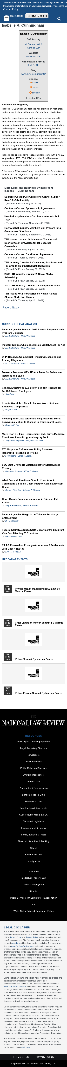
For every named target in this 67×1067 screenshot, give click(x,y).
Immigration (33, 861)
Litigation (33, 891)
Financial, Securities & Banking (33, 841)
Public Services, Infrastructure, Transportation (33, 897)
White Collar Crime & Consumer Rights (33, 911)
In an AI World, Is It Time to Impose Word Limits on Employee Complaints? (30, 405)
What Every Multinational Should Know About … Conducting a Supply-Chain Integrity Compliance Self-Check (32, 483)
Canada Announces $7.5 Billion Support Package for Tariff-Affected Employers (31, 389)
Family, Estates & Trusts (33, 834)
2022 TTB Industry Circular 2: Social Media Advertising (28, 276)
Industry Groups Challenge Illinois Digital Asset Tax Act (33, 344)
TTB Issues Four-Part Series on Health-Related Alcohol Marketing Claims (30, 295)
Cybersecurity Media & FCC (33, 814)
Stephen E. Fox (12, 425)
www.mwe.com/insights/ (33, 74)
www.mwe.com (33, 56)
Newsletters (33, 755)
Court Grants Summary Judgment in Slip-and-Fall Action (30, 501)
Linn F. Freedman (13, 552)
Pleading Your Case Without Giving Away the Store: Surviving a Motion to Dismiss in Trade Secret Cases (31, 420)
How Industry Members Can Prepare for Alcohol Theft (31, 218)
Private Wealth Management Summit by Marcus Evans (37, 590)
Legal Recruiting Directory (33, 748)
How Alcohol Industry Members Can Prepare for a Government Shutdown (32, 230)
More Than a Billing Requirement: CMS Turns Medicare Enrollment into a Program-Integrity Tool (33, 436)
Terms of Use (15, 937)
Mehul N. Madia (28, 336)
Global (33, 848)
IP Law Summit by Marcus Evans (34, 659)
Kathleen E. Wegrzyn (32, 490)
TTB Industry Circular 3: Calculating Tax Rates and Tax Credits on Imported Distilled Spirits (33, 264)
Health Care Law (33, 854)
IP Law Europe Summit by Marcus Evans (38, 693)
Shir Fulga (9, 394)
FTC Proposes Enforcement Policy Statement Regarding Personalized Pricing (27, 451)
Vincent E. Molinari (30, 505)
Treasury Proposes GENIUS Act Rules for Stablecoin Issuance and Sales (32, 374)
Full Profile (33, 65)
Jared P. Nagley (25, 456)
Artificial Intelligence (33, 774)
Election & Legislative (33, 821)
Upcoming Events (15, 559)
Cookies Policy (10, 9)
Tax (33, 904)
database (16, 943)
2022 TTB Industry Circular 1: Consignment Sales (32, 285)
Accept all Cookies (14, 15)
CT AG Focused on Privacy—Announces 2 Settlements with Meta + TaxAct (33, 547)
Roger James (11, 410)
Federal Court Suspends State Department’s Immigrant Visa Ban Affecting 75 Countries (33, 531)
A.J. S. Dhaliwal (12, 336)
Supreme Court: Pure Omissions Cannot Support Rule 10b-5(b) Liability (32, 198)
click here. (25, 1047)
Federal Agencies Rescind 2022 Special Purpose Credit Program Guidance (33, 331)
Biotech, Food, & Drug (33, 794)
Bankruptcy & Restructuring (34, 788)
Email (35, 82)
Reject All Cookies (37, 15)
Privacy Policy (32, 937)
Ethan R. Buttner (31, 471)
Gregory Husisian (13, 490)
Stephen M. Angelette (14, 440)
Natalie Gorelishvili (13, 536)
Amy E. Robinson (13, 505)
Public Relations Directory (33, 768)
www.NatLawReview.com (22, 946)
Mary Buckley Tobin (34, 440)
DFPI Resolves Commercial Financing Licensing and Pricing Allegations (31, 359)
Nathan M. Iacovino (13, 471)
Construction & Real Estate (33, 808)
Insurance (33, 871)
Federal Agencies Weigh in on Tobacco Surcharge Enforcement (30, 516)
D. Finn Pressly (12, 521)
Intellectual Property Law (33, 878)
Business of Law (33, 801)
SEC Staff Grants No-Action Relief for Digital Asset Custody (31, 466)
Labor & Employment (33, 884)
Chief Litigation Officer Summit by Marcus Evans (39, 624)
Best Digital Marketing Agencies (33, 741)
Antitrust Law (33, 781)
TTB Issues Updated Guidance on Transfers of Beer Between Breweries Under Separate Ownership (30, 243)
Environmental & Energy (33, 828)
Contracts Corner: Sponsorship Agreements (29, 208)
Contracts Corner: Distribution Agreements (29, 254)
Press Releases (34, 761)
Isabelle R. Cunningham (33, 33)
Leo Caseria (11, 456)
